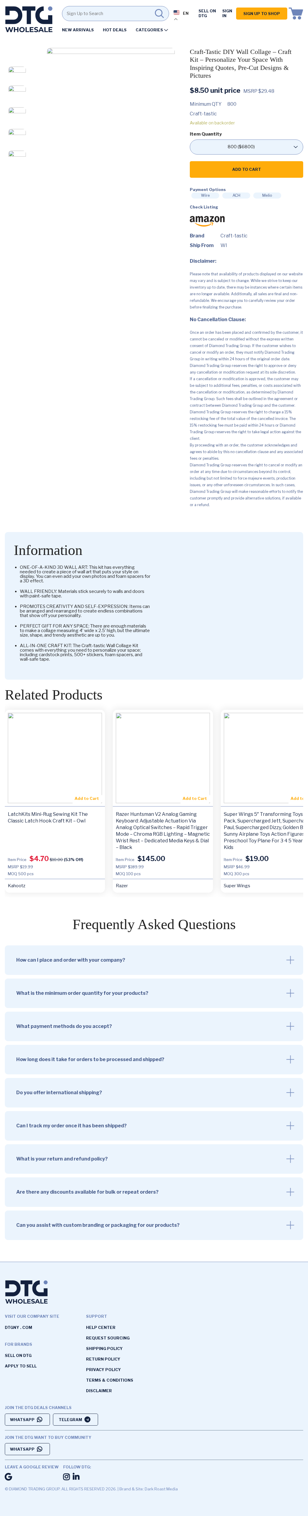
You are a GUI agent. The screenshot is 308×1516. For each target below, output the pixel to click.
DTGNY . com (18, 1327)
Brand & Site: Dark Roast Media (148, 1488)
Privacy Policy (103, 1369)
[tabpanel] (111, 112)
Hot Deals (115, 29)
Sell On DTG (207, 13)
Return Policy (103, 1359)
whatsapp (22, 1419)
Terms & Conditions (109, 1380)
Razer (122, 885)
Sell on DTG (18, 1355)
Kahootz (16, 885)
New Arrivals (78, 29)
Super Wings (237, 885)
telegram (70, 1419)
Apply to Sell (21, 1366)
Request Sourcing (108, 1338)
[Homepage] (29, 20)
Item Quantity (206, 134)
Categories (149, 29)
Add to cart (246, 169)
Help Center (101, 1327)
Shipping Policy (104, 1348)
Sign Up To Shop (261, 13)
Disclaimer (99, 1390)
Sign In (227, 13)
